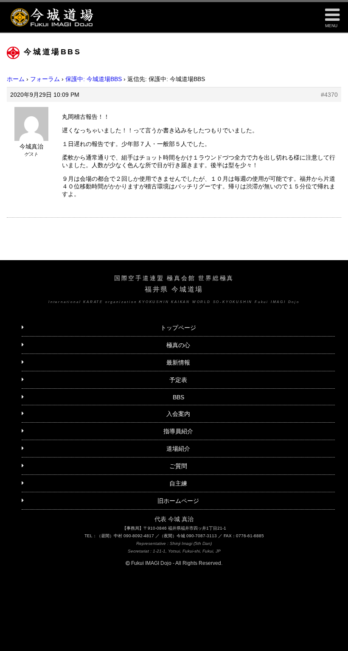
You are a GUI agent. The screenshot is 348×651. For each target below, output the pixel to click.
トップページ (178, 327)
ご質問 (178, 466)
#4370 (329, 94)
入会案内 (178, 413)
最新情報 (178, 362)
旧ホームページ (178, 500)
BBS (178, 397)
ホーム (16, 79)
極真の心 (178, 345)
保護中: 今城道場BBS (93, 79)
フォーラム (45, 79)
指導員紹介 (178, 431)
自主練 (178, 483)
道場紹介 (178, 448)
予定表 (178, 379)
